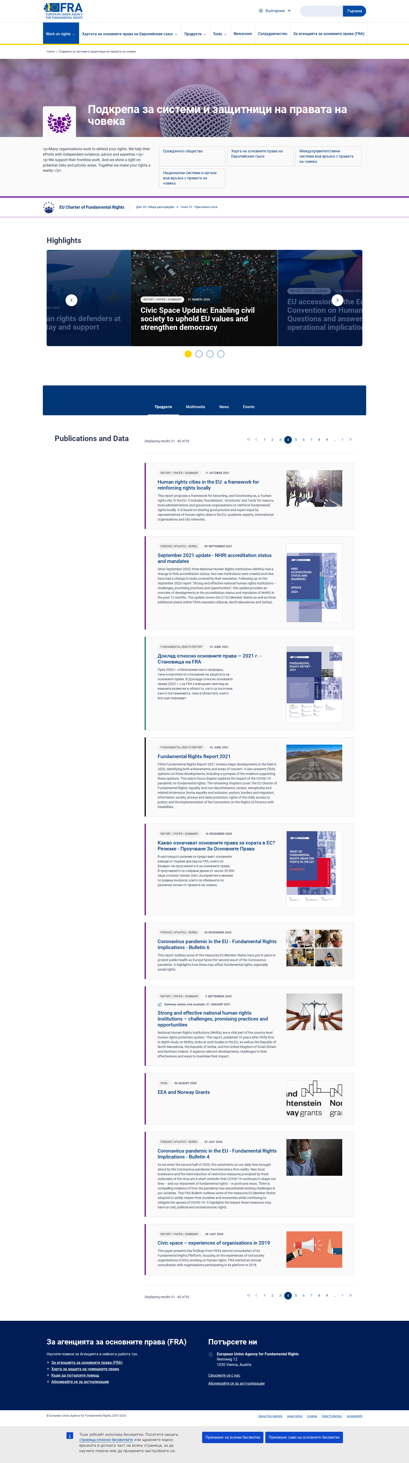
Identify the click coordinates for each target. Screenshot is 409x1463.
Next (337, 300)
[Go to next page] (343, 440)
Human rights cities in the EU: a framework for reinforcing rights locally (208, 485)
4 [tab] (220, 354)
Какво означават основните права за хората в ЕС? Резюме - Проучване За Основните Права (216, 846)
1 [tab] (188, 354)
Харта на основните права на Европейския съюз (257, 154)
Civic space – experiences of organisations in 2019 (214, 1243)
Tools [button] (217, 34)
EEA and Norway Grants (184, 1092)
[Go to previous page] (257, 440)
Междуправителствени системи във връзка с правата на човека (326, 156)
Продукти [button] (192, 34)
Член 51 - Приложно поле (199, 207)
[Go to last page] (350, 440)
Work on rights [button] (58, 34)
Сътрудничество (272, 33)
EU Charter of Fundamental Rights (91, 207)
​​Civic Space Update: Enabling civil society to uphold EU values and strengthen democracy (198, 319)
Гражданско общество (183, 151)
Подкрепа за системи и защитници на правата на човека (97, 51)
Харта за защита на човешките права (85, 1369)
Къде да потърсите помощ (75, 1375)
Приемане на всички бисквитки (232, 1437)
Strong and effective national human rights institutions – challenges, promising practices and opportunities (213, 1019)
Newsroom (243, 33)
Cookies (312, 1416)
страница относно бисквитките (106, 1440)
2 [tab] (199, 354)
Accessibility (355, 1416)
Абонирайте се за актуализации (80, 1381)
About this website (270, 1416)
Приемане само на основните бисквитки (304, 1437)
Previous (71, 300)
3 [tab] (209, 354)
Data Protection (332, 1416)
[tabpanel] (204, 298)
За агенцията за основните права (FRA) (329, 33)
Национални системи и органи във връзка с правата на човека (190, 178)
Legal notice (294, 1416)
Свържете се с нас (224, 1375)
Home (51, 51)
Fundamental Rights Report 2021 (194, 756)
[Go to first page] (249, 440)
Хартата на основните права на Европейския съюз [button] (127, 34)
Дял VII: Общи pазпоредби (155, 207)
